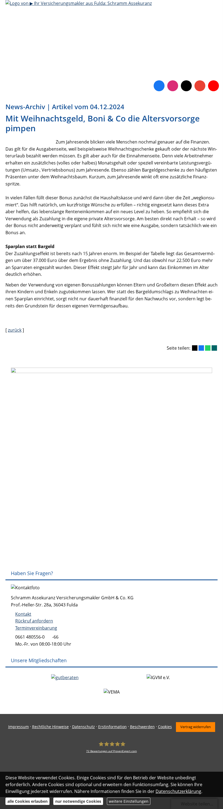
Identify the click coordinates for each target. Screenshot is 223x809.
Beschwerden (142, 726)
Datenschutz (83, 726)
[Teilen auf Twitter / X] (194, 348)
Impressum (18, 726)
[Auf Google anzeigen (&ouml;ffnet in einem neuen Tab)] (199, 85)
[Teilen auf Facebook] (201, 348)
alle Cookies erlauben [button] (27, 801)
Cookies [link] (165, 726)
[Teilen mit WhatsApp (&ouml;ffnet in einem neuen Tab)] (207, 348)
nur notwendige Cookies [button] (78, 801)
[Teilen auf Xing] (214, 348)
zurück (14, 330)
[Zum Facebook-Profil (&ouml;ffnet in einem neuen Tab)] (159, 85)
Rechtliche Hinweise (50, 726)
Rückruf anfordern (34, 621)
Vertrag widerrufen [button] (195, 726)
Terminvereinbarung (36, 628)
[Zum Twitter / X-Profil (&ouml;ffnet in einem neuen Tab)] (186, 85)
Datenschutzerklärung (178, 791)
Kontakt (23, 614)
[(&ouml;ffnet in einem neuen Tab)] (65, 677)
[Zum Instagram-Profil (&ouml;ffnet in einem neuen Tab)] (172, 85)
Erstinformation (112, 726)
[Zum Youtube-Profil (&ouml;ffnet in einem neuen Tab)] (213, 85)
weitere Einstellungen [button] (128, 801)
